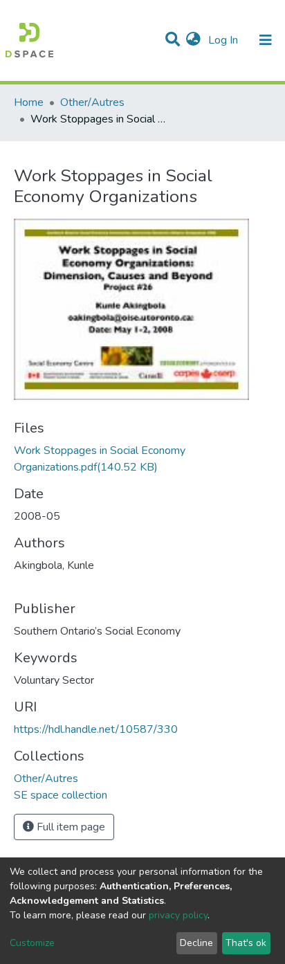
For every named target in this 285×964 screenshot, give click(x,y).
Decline (196, 942)
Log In (224, 40)
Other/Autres (92, 102)
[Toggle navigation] (265, 40)
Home (29, 102)
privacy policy (178, 915)
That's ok (246, 942)
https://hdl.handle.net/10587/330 (96, 729)
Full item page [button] (69, 827)
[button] (193, 40)
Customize (32, 942)
